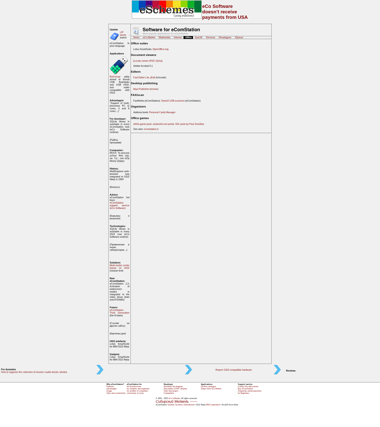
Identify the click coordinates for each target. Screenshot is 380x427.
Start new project (171, 391)
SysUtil (198, 37)
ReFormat (115, 76)
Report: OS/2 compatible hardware (234, 370)
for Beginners (243, 393)
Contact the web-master (248, 386)
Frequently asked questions (250, 391)
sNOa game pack (142, 124)
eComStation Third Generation (119, 311)
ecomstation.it (151, 129)
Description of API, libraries (175, 389)
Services (210, 37)
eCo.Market (149, 37)
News (136, 37)
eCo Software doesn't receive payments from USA (225, 12)
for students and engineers (138, 389)
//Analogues (225, 37)
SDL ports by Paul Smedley (189, 124)
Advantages (111, 389)
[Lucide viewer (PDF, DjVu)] (147, 61)
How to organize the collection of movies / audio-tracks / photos (34, 372)
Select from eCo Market (211, 389)
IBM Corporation (213, 405)
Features (110, 386)
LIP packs (123, 33)
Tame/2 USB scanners (173, 100)
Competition (169, 393)
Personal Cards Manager (162, 112)
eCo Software (174, 398)
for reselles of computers (137, 391)
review (154, 89)
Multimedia (164, 37)
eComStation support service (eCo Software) (119, 205)
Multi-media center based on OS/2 (119, 266)
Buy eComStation (245, 389)
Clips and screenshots (116, 393)
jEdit (152, 77)
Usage (109, 391)
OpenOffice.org (160, 49)
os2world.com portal (163, 124)
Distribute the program (173, 386)
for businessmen (134, 386)
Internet (178, 37)
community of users (135, 393)
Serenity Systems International (180, 405)
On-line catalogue (208, 386)
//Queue (239, 37)
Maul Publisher (141, 89)
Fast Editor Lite (141, 77)
